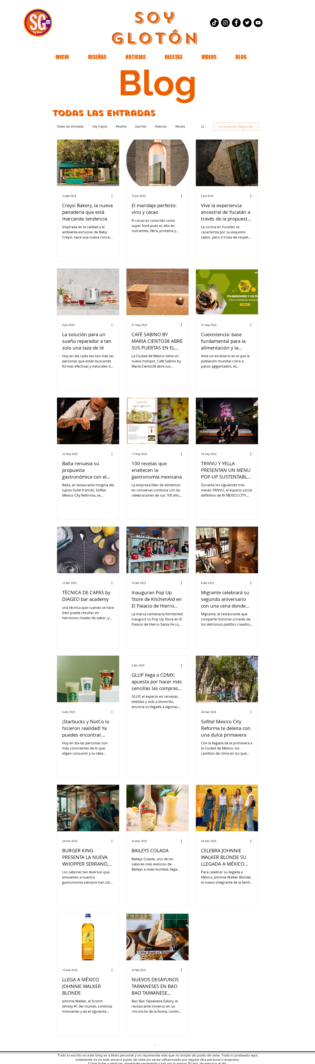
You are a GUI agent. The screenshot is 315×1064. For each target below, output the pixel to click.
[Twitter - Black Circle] (247, 22)
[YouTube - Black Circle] (258, 22)
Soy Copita (99, 126)
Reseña (121, 126)
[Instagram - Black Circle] (225, 22)
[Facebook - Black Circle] (236, 22)
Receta (180, 126)
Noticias (161, 126)
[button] (203, 127)
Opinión (141, 126)
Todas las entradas (70, 126)
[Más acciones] (113, 195)
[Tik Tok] (214, 22)
